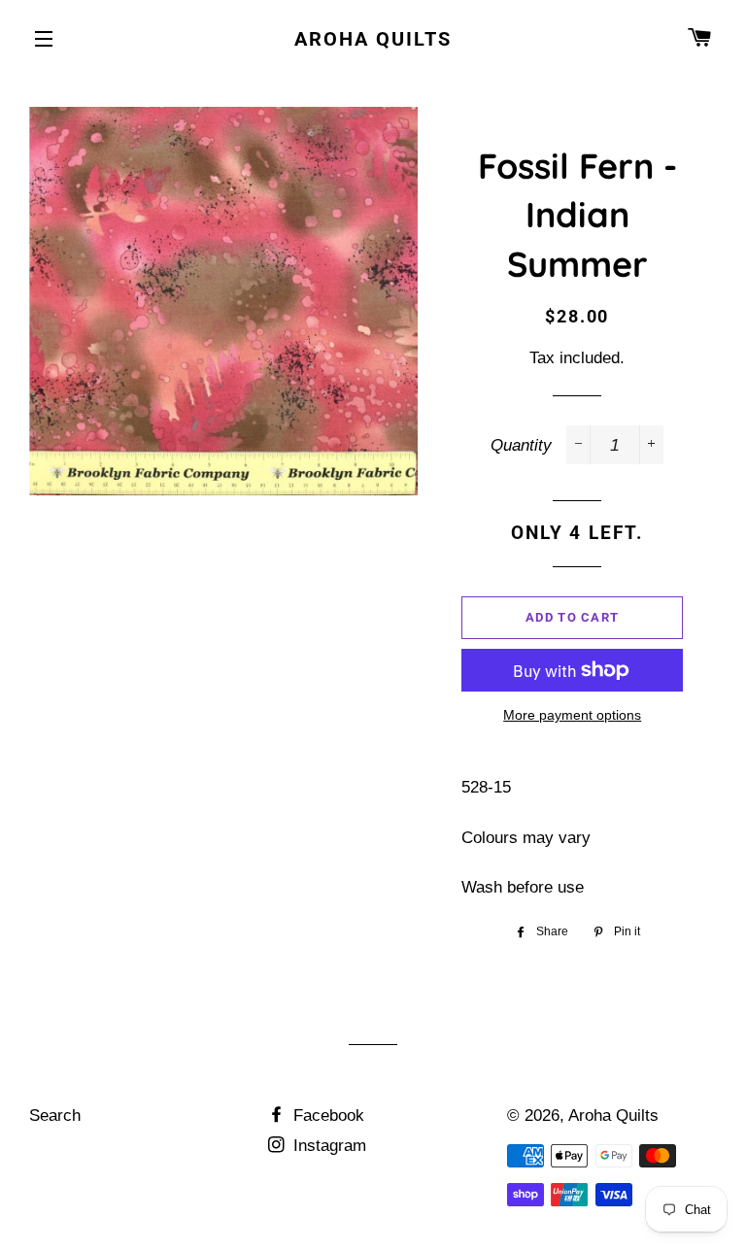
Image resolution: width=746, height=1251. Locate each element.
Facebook (326, 1115)
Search (55, 1115)
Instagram (327, 1145)
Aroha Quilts (373, 39)
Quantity (521, 445)
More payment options (572, 715)
